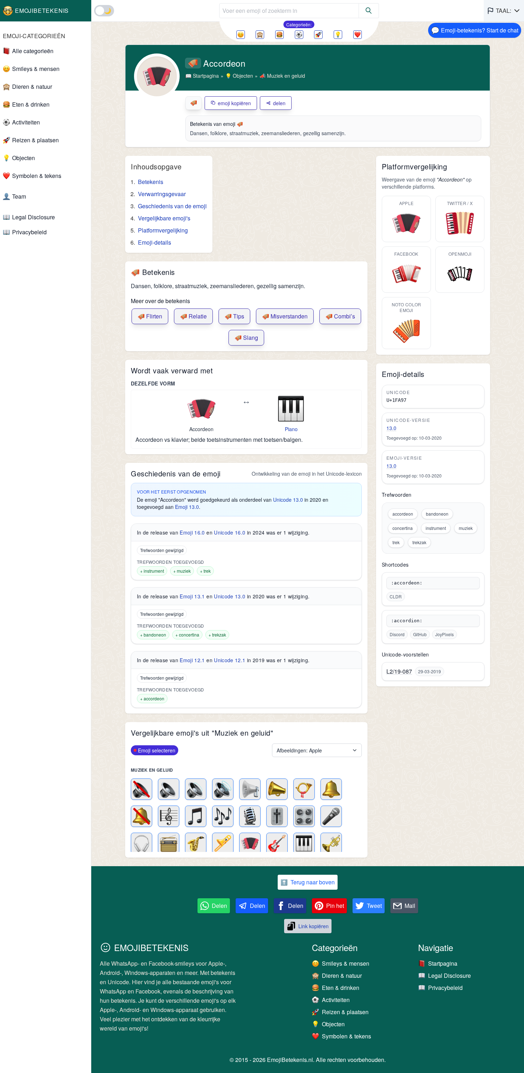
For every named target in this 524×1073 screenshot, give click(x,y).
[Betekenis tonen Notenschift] (168, 816)
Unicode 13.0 (288, 499)
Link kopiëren (313, 926)
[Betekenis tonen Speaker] (168, 789)
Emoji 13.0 (187, 506)
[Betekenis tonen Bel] (331, 789)
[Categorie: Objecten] (338, 34)
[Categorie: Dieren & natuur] (260, 34)
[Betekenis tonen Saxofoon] (195, 843)
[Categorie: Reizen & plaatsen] (318, 34)
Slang (246, 337)
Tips (234, 316)
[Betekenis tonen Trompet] (331, 843)
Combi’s (340, 316)
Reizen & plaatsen (35, 140)
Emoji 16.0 (192, 532)
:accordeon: (406, 583)
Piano (291, 429)
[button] (504, 10)
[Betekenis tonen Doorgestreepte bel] (141, 816)
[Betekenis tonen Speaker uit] (141, 789)
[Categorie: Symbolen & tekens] (357, 34)
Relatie (193, 316)
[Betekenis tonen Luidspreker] (250, 789)
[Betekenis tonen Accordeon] (250, 843)
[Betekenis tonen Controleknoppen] (304, 816)
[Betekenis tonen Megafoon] (277, 789)
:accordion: (406, 620)
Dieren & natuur (32, 86)
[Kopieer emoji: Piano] (291, 408)
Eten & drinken (31, 104)
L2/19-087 (399, 671)
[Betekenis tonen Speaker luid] (222, 789)
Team (19, 196)
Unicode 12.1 (229, 660)
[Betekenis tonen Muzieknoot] (195, 816)
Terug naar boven (308, 882)
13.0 (391, 427)
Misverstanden (285, 316)
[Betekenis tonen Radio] (168, 843)
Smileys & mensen (36, 69)
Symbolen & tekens (36, 176)
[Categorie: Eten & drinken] (279, 34)
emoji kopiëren (234, 103)
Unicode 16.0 (229, 532)
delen (279, 103)
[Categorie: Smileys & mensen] (240, 34)
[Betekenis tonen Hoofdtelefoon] (141, 843)
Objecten (23, 158)
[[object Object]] (369, 10)
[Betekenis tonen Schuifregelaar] (277, 816)
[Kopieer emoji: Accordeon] (201, 408)
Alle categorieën (32, 51)
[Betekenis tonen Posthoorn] (304, 789)
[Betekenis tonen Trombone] (222, 843)
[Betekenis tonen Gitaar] (277, 843)
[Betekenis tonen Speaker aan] (195, 789)
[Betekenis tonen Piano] (304, 843)
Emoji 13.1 (192, 596)
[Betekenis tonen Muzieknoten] (222, 816)
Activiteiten (26, 122)
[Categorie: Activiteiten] (299, 34)
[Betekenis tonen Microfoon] (331, 816)
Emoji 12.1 (192, 660)
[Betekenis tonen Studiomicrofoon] (250, 816)
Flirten (150, 316)
